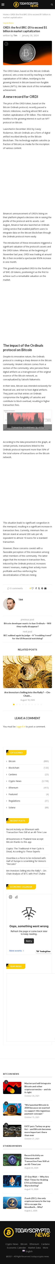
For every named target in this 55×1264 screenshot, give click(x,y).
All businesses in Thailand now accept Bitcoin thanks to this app (24, 840)
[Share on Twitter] (39, 588)
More (45, 1247)
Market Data (34, 1247)
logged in (20, 726)
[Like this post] (32, 588)
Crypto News (29, 781)
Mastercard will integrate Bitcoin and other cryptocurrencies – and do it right (37, 1088)
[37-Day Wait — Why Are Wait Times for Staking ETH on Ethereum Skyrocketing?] (12, 1181)
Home (6, 14)
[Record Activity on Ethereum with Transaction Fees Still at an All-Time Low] (12, 1160)
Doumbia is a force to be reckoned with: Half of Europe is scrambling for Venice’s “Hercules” (26, 861)
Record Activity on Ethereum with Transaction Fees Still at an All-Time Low (26, 831)
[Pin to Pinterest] (42, 588)
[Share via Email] (45, 588)
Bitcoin (29, 761)
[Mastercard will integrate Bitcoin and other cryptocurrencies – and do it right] (12, 1088)
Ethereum (29, 787)
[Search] (51, 4)
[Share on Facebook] (36, 588)
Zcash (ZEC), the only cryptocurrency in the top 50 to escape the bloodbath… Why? (37, 1202)
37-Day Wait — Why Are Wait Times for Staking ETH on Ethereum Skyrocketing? (36, 1181)
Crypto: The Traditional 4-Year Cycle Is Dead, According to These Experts (25, 850)
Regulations (29, 800)
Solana (29, 807)
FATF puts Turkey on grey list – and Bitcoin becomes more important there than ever (37, 1130)
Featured (29, 794)
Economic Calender (16, 1247)
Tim (15, 35)
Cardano (29, 774)
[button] (5, 680)
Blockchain (29, 767)
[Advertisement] (27, 180)
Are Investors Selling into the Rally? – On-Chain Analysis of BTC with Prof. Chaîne (26, 872)
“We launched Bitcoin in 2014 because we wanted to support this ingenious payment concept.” (37, 1109)
